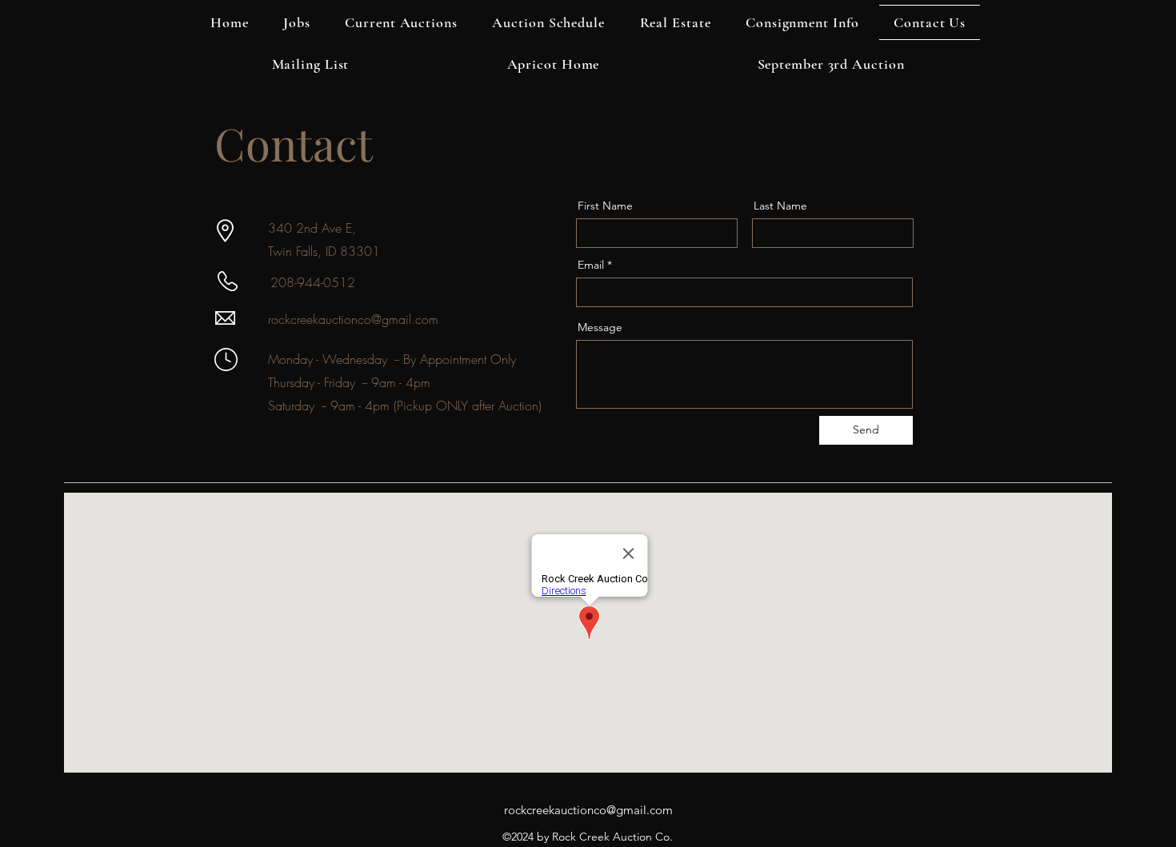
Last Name (780, 205)
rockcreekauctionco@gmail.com (353, 319)
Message (600, 327)
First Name (605, 205)
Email (591, 264)
